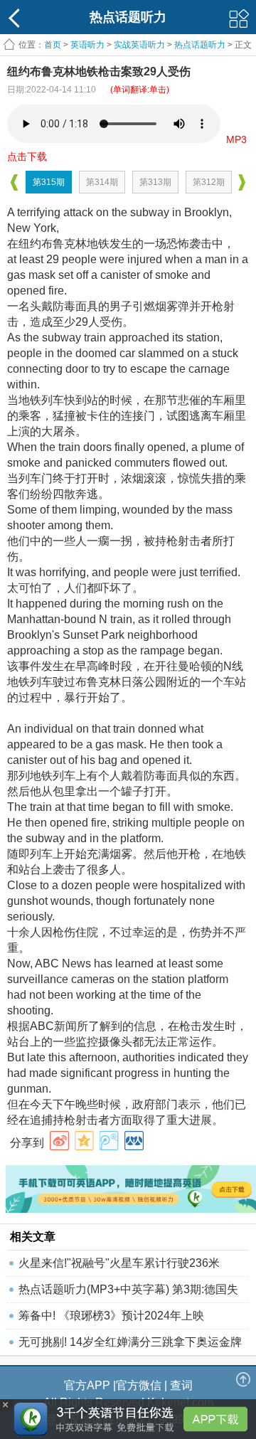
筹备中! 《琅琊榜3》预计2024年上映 (111, 1316)
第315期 (49, 182)
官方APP (87, 1385)
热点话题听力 (199, 45)
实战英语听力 (139, 45)
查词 (181, 1385)
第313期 (155, 182)
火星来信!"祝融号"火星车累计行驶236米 (119, 1263)
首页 (52, 45)
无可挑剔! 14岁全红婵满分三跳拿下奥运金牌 (130, 1342)
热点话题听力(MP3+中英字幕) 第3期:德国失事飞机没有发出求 (128, 1292)
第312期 (209, 182)
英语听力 (87, 45)
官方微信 (138, 1385)
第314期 (102, 182)
